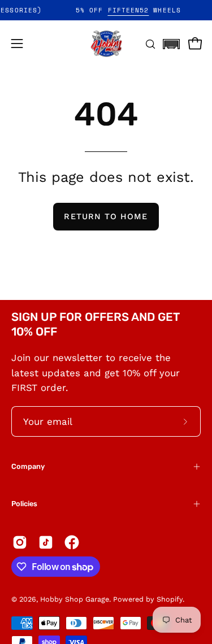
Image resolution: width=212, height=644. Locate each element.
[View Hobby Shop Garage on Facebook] (71, 542)
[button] (171, 40)
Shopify (170, 599)
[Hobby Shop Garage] (106, 43)
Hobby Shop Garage (74, 599)
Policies (24, 503)
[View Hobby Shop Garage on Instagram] (19, 542)
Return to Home (106, 216)
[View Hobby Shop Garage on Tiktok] (45, 542)
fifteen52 (132, 10)
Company (28, 466)
